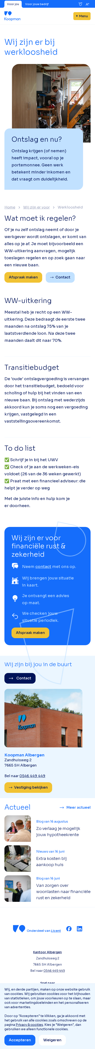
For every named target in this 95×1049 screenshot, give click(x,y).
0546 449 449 (32, 776)
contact (43, 566)
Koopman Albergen (24, 755)
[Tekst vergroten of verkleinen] (87, 4)
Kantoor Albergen (47, 952)
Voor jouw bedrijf (37, 4)
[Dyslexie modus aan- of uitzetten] (80, 4)
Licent (56, 931)
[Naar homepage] (12, 16)
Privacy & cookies (29, 1025)
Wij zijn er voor (36, 207)
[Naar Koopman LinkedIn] (79, 928)
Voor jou (13, 4)
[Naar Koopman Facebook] (69, 928)
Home (9, 207)
